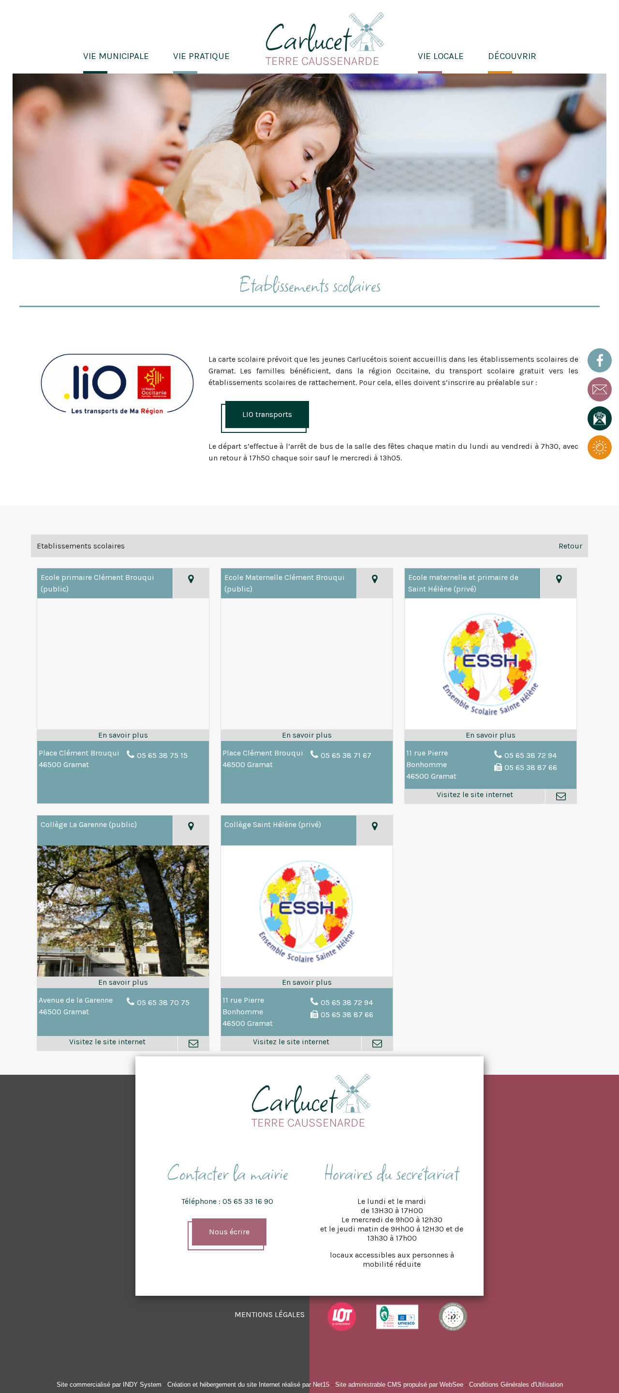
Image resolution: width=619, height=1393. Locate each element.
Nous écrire (229, 1231)
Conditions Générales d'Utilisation (516, 1384)
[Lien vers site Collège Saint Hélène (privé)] (307, 975)
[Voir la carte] (191, 583)
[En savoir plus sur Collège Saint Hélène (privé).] (307, 982)
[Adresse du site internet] (475, 796)
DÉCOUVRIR (512, 56)
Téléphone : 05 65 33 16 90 (227, 1201)
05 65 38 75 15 (162, 755)
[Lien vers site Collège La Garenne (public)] (123, 975)
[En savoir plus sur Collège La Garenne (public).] (123, 982)
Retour (570, 545)
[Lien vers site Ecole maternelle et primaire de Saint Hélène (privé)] (490, 728)
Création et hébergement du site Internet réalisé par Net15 (248, 1384)
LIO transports (267, 414)
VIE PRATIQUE (201, 56)
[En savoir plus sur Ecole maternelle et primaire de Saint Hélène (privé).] (490, 735)
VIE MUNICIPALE (116, 56)
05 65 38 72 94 (530, 755)
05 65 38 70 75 (163, 1002)
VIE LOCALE (441, 56)
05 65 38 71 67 (346, 755)
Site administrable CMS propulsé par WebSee (399, 1384)
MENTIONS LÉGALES (270, 1314)
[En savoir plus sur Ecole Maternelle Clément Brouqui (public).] (307, 735)
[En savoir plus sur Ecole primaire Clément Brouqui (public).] (123, 735)
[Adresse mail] (560, 796)
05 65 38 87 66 (530, 767)
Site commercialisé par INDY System (109, 1384)
